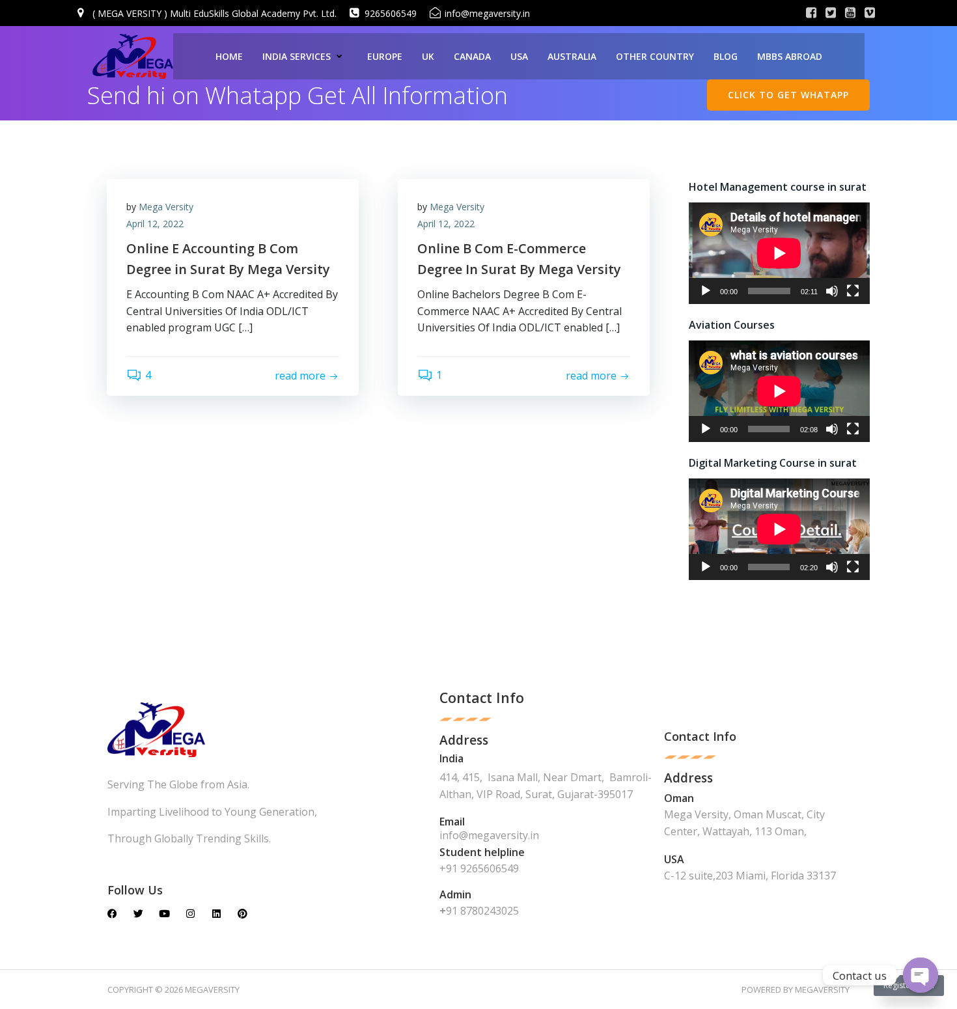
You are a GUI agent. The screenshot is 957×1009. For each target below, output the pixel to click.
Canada (472, 56)
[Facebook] (112, 914)
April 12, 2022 (155, 223)
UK (428, 56)
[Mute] (832, 290)
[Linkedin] (216, 914)
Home (229, 56)
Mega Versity (166, 206)
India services (296, 56)
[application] (779, 253)
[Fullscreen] (852, 290)
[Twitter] (138, 914)
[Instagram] (190, 914)
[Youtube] (164, 914)
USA (519, 56)
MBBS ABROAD (789, 56)
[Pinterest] (242, 914)
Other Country (655, 56)
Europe (384, 56)
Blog (726, 56)
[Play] (705, 290)
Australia (572, 56)
